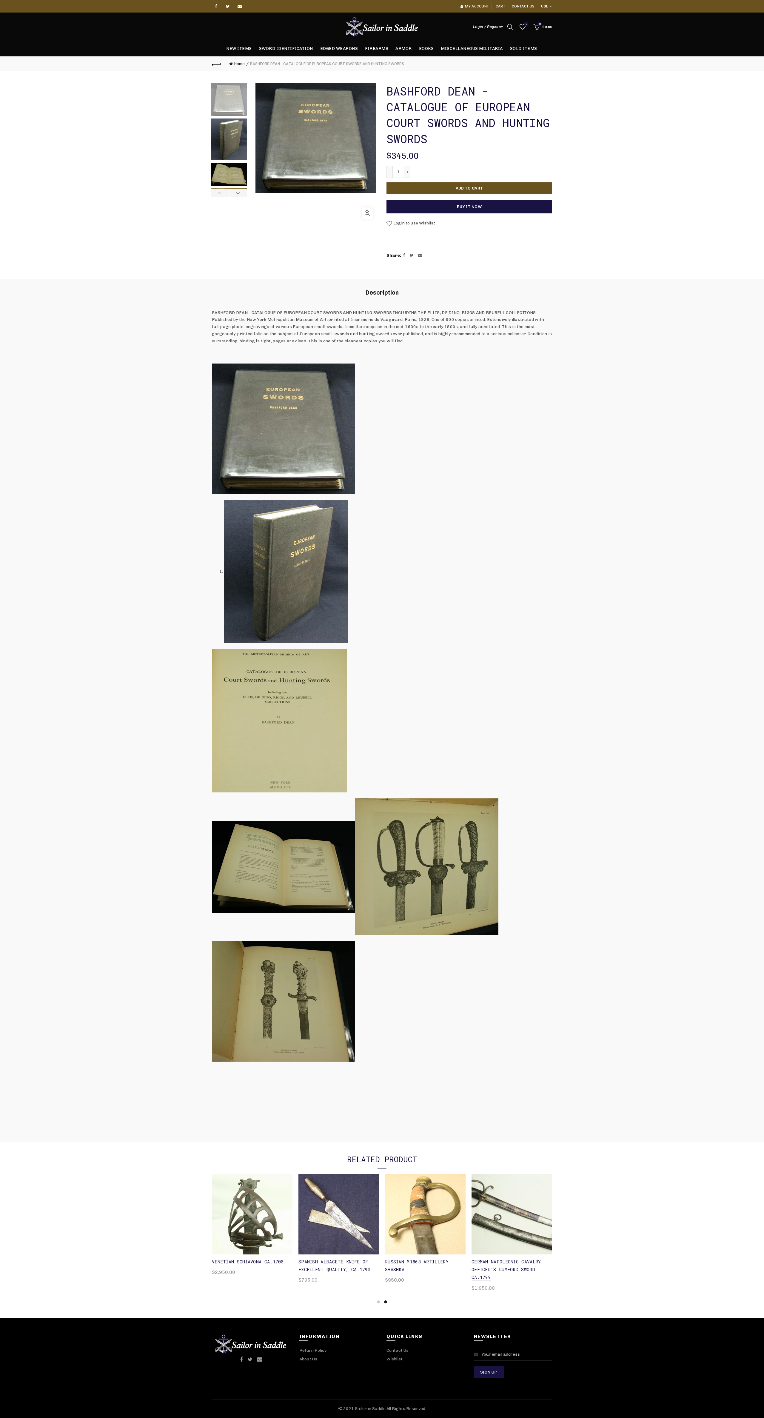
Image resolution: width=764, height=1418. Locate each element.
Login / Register (488, 26)
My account (477, 6)
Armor (403, 48)
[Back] (216, 64)
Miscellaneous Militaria (472, 48)
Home (239, 63)
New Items (239, 48)
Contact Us (397, 1350)
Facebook (216, 6)
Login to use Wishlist (413, 223)
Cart (500, 6)
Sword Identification (286, 48)
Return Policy (312, 1350)
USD (545, 6)
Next (238, 193)
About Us (308, 1359)
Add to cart (469, 188)
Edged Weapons (339, 48)
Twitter (228, 6)
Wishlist (526, 24)
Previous (220, 193)
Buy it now (469, 206)
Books (426, 48)
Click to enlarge (367, 213)
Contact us (523, 6)
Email (239, 6)
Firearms (376, 48)
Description (382, 292)
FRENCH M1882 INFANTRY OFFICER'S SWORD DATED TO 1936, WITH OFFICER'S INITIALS (511, 1269)
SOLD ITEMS (523, 48)
